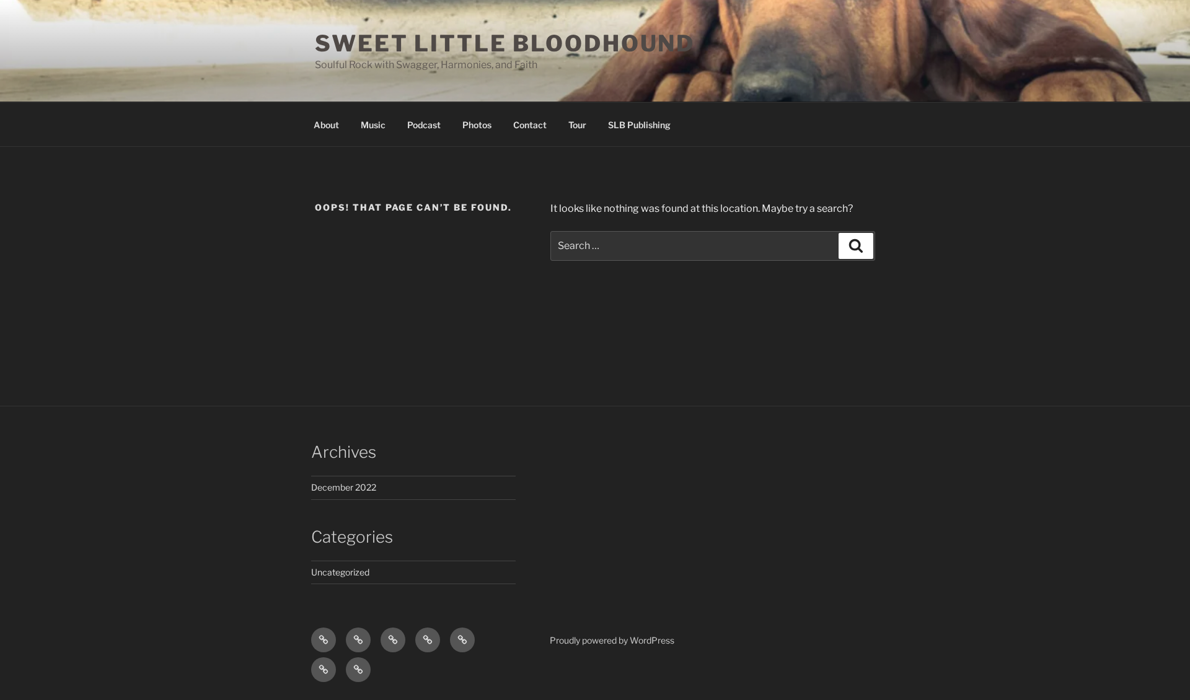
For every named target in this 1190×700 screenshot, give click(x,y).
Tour (577, 125)
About (326, 125)
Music (373, 125)
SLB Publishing (639, 125)
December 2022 (343, 487)
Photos (476, 125)
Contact (530, 125)
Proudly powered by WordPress (612, 640)
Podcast (424, 125)
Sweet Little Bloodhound (505, 43)
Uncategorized (340, 572)
